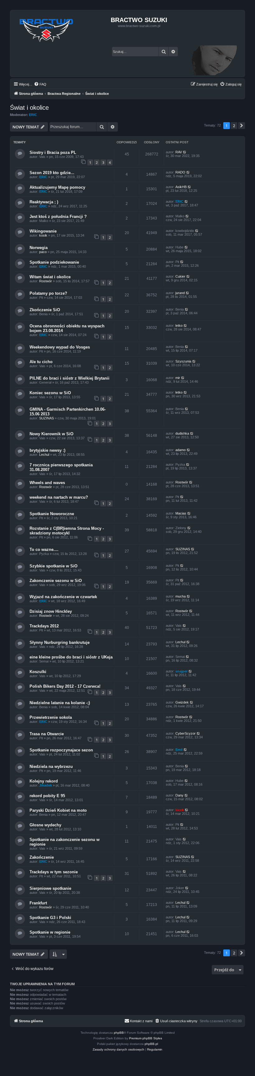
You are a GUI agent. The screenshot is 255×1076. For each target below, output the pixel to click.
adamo (180, 450)
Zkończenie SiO (45, 309)
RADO (180, 172)
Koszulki (38, 671)
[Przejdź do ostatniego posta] (185, 152)
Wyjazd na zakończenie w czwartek (63, 596)
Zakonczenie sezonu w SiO (56, 580)
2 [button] (234, 125)
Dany (179, 795)
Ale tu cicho (41, 361)
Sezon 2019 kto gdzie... (52, 172)
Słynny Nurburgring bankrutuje (60, 642)
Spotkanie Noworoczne (52, 513)
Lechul (44, 454)
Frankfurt (38, 903)
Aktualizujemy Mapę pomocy (57, 187)
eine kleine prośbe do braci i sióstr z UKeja (71, 657)
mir (177, 378)
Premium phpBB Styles (145, 1038)
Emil (179, 749)
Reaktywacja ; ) (44, 202)
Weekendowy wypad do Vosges (60, 347)
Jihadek (45, 785)
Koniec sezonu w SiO (50, 392)
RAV (178, 152)
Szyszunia (183, 361)
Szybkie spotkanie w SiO (53, 566)
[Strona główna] (46, 28)
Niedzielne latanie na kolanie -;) (60, 702)
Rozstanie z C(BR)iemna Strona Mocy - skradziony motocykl (67, 530)
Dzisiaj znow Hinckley (51, 611)
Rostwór (45, 281)
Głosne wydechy (45, 825)
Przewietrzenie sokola (51, 717)
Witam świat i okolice (50, 277)
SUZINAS (46, 418)
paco (43, 252)
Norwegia (39, 247)
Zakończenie (42, 857)
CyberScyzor (185, 733)
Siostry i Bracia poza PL (53, 152)
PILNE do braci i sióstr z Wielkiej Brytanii (69, 378)
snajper (181, 671)
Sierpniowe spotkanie (50, 888)
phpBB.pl (151, 1044)
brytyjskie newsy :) (47, 450)
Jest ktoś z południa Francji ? (58, 216)
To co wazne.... (44, 549)
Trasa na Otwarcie (47, 734)
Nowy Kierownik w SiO (51, 434)
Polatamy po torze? (48, 293)
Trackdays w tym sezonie (54, 872)
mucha (180, 596)
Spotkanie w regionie (50, 932)
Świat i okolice (29, 107)
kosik (43, 235)
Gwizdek (182, 702)
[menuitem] (40, 84)
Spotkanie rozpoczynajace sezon (61, 750)
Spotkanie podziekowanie (54, 262)
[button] (241, 125)
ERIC (33, 115)
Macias (180, 513)
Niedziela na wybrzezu (51, 766)
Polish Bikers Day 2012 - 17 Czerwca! (65, 686)
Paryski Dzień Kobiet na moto (58, 810)
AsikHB (181, 187)
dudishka (182, 433)
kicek (179, 810)
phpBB (119, 1032)
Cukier (180, 276)
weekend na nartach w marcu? (59, 497)
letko (179, 325)
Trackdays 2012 (44, 626)
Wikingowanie (43, 231)
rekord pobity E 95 (47, 795)
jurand (180, 293)
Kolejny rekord (44, 781)
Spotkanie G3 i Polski (50, 917)
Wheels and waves (47, 482)
